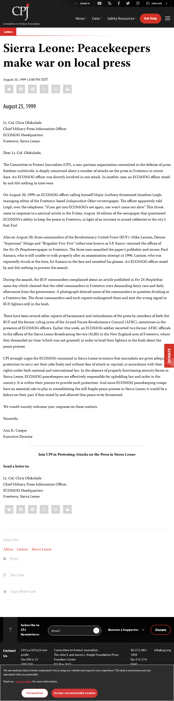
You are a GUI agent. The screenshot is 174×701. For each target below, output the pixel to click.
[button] (166, 3)
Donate (160, 630)
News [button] (80, 18)
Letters (8, 32)
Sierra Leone (41, 549)
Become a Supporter (123, 630)
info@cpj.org (162, 650)
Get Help (150, 18)
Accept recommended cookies (74, 693)
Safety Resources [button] (120, 18)
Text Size (16, 575)
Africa (8, 549)
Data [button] (96, 18)
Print (13, 559)
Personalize (35, 693)
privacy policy (23, 682)
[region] (87, 683)
